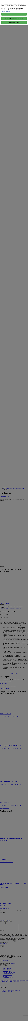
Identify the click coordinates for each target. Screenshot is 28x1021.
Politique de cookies (6, 11)
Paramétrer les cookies (14, 14)
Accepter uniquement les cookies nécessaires (14, 18)
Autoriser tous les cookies (14, 22)
